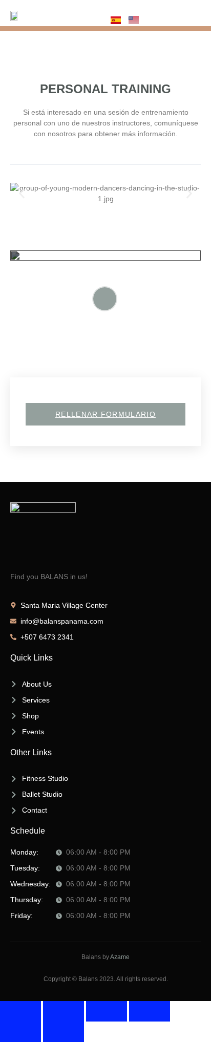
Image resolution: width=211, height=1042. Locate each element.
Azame (120, 957)
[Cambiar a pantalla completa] (63, 1011)
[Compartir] (106, 1011)
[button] (21, 193)
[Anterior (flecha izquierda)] (20, 1032)
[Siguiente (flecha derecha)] (63, 1032)
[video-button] (104, 298)
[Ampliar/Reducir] (20, 1011)
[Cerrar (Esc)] (149, 1011)
